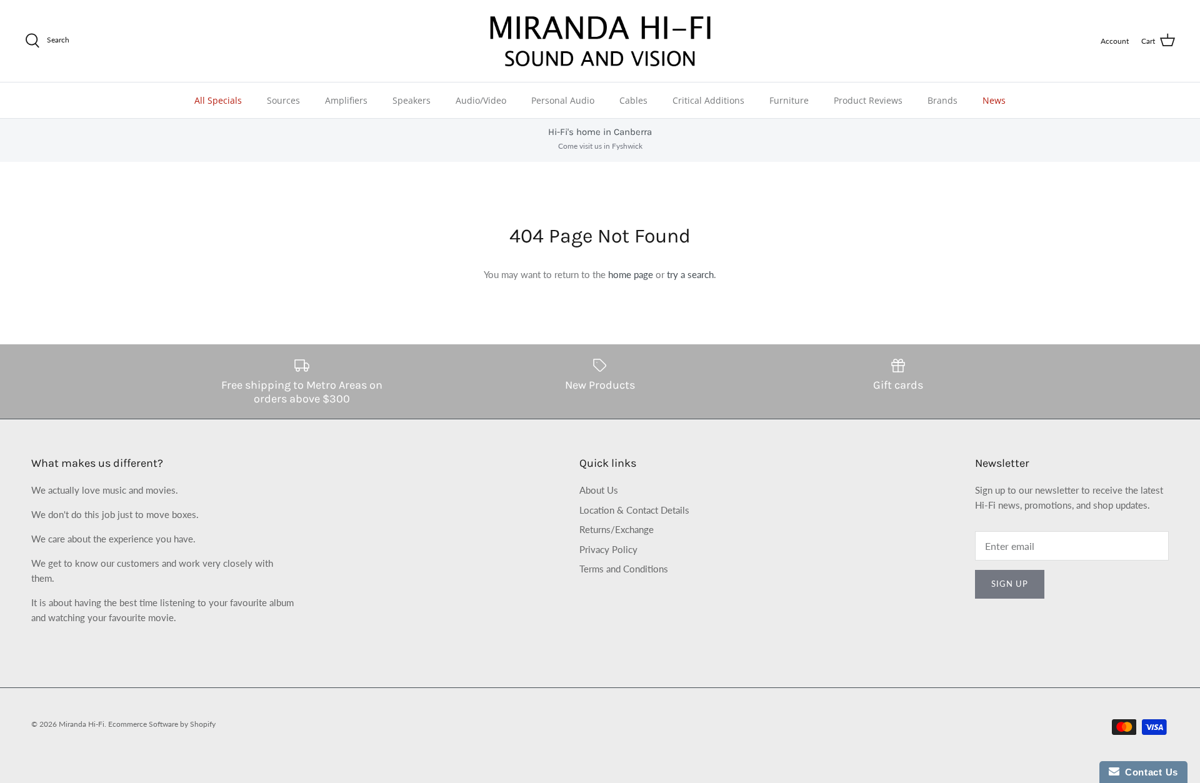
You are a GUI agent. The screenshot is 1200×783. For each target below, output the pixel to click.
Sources (283, 100)
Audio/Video (481, 100)
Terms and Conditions (623, 568)
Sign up (1009, 584)
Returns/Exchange (616, 529)
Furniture (789, 100)
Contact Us (1148, 772)
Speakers (411, 100)
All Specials (218, 100)
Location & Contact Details (634, 510)
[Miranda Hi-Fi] (600, 40)
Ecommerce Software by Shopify (162, 724)
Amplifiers (346, 100)
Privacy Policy (608, 549)
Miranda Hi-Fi (81, 724)
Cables (633, 100)
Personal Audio (562, 100)
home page (630, 274)
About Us (598, 490)
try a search (690, 274)
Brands (943, 100)
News (994, 100)
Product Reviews (868, 100)
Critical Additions (708, 100)
